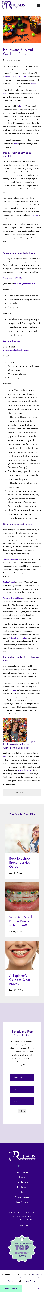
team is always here (25, 770)
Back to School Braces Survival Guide (20, 862)
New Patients (22, 1181)
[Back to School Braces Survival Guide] (22, 841)
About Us (22, 1176)
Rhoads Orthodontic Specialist (16, 76)
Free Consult (22, 1202)
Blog (22, 1192)
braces (5, 93)
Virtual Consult (22, 1197)
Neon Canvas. (30, 1281)
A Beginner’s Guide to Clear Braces (19, 980)
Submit (22, 1111)
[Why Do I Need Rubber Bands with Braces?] (22, 899)
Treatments (22, 1186)
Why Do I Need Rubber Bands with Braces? (20, 921)
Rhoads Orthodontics (19, 638)
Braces (14, 690)
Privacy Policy (36, 1274)
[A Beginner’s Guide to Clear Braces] (22, 958)
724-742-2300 (22, 1225)
